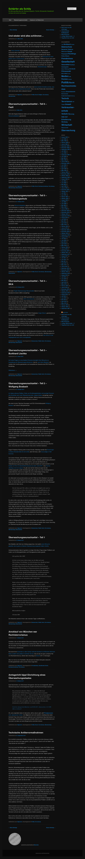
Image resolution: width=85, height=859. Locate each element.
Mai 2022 (63, 184)
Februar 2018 (64, 247)
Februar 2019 (64, 226)
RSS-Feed (65, 312)
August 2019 (64, 217)
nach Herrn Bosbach (43, 362)
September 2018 (65, 235)
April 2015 (64, 301)
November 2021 (65, 189)
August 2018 (64, 237)
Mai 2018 (63, 242)
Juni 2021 (63, 195)
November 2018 (65, 231)
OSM (70, 76)
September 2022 (65, 177)
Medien (65, 76)
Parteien (64, 79)
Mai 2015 (63, 299)
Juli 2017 (63, 257)
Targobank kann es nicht (67, 38)
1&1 (62, 44)
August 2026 (64, 137)
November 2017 (65, 251)
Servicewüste (64, 93)
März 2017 (64, 265)
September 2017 (65, 254)
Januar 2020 (64, 209)
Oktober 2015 (64, 291)
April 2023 (64, 168)
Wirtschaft (66, 124)
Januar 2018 (64, 249)
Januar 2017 (64, 266)
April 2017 (64, 263)
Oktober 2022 (64, 175)
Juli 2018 (63, 238)
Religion (40, 94)
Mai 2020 (63, 205)
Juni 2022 (63, 182)
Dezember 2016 (65, 268)
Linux (69, 73)
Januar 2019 (64, 228)
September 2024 (65, 154)
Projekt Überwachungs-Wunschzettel (24, 291)
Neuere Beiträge (50, 30)
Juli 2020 (63, 202)
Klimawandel (66, 71)
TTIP (73, 101)
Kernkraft (72, 69)
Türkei (63, 104)
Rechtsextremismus (43, 186)
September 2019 (65, 216)
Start (10, 20)
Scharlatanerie (70, 91)
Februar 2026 (64, 142)
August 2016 (64, 275)
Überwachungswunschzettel (20, 20)
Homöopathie (65, 67)
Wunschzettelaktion (14, 116)
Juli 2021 (63, 193)
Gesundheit (65, 64)
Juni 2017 (63, 259)
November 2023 (65, 163)
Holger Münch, (42, 313)
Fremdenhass (35, 665)
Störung (73, 95)
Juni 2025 (63, 153)
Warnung (71, 114)
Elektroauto (64, 51)
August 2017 (64, 256)
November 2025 (65, 147)
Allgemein (19, 94)
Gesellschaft (42, 665)
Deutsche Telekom (67, 49)
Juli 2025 (63, 151)
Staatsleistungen (42, 66)
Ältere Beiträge (13, 30)
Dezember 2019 (65, 210)
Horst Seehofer (15, 50)
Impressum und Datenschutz (37, 20)
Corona (72, 44)
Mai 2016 (63, 280)
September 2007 (65, 308)
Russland (63, 91)
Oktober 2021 (64, 191)
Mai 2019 (63, 221)
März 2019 (64, 224)
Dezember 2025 (65, 146)
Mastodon (36, 845)
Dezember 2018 (65, 230)
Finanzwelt (64, 54)
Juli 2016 (63, 277)
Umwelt (68, 104)
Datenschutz (35, 341)
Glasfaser (72, 64)
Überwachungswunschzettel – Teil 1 (27, 537)
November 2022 (65, 174)
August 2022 (64, 179)
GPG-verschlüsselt (28, 299)
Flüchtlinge (72, 54)
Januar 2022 (64, 188)
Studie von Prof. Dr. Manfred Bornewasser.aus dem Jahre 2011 (26, 466)
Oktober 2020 (64, 198)
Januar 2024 (64, 161)
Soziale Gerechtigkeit (66, 95)
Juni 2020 (63, 203)
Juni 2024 (63, 156)
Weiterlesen (13, 370)
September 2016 (65, 273)
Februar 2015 (64, 305)
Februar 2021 (64, 196)
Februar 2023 (64, 172)
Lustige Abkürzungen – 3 (67, 36)
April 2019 (64, 223)
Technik (65, 98)
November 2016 (65, 270)
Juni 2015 (63, 298)
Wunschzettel (19, 187)
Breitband (67, 44)
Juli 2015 (63, 296)
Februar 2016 (64, 285)
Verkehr (64, 113)
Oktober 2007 (64, 306)
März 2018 (64, 245)
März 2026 (64, 140)
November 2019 (65, 212)
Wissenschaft (64, 127)
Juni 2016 (63, 278)
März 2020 (64, 207)
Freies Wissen (65, 56)
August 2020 (64, 200)
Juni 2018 (63, 240)
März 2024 (64, 160)
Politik (33, 94)
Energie (69, 51)
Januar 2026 (64, 144)
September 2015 (65, 292)
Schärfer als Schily (20, 8)
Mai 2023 (63, 167)
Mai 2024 (63, 158)
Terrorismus (46, 94)
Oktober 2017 (64, 252)
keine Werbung (65, 69)
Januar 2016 (64, 287)
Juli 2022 (63, 181)
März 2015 (64, 303)
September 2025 (65, 149)
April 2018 (64, 244)
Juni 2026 (63, 139)
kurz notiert (64, 73)
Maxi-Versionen (65, 34)
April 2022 (64, 186)
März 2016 (64, 284)
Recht (36, 94)
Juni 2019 (63, 219)
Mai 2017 (63, 261)
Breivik (38, 656)
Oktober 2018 (64, 233)
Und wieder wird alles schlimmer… (26, 35)
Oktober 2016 (64, 271)
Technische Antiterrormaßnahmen (26, 732)
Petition (70, 79)
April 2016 (64, 282)
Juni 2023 (63, 165)
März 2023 (64, 170)
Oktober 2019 (64, 214)
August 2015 (64, 294)
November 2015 (65, 289)
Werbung (64, 122)
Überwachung (12, 96)
